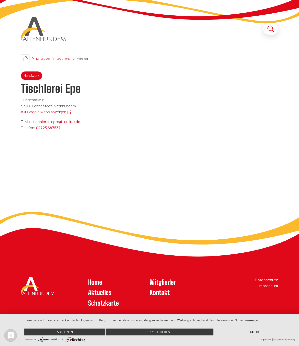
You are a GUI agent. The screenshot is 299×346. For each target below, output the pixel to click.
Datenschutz (266, 279)
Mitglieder (163, 282)
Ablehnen (65, 332)
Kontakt (160, 292)
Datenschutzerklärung (284, 339)
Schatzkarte (103, 303)
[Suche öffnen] (270, 29)
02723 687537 (48, 127)
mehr (254, 332)
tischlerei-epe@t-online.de (56, 121)
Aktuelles (99, 292)
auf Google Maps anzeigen (43, 112)
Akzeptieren (160, 332)
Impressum (268, 285)
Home (95, 282)
